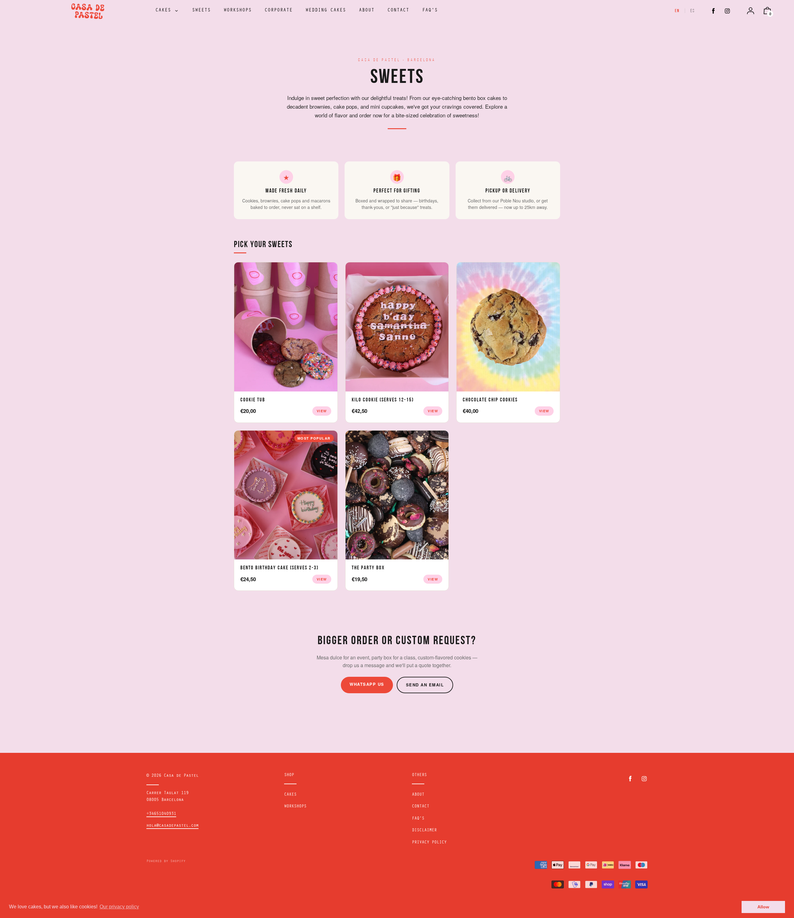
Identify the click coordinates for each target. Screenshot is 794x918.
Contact (420, 807)
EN (677, 11)
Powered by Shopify (165, 861)
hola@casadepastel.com (172, 826)
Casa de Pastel (181, 776)
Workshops (295, 807)
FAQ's (418, 819)
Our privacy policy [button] (119, 906)
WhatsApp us (367, 684)
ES (692, 11)
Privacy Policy (429, 843)
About (418, 795)
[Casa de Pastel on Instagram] (727, 11)
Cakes (290, 795)
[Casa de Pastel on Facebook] (713, 11)
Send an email (425, 685)
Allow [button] (763, 906)
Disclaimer (424, 831)
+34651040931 (161, 814)
